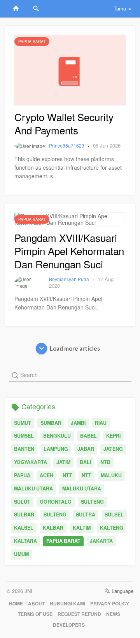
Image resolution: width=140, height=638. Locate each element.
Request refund (79, 614)
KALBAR (53, 527)
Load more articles (75, 348)
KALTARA (25, 540)
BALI (85, 462)
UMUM (21, 554)
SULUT (22, 501)
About (36, 603)
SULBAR (24, 514)
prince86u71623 (67, 145)
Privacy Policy (109, 603)
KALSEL (23, 527)
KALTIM (82, 527)
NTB (105, 462)
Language (121, 591)
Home (16, 603)
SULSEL (114, 514)
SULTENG (92, 501)
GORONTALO (56, 501)
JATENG (113, 448)
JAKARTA (101, 540)
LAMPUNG (56, 448)
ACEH (46, 475)
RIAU (101, 422)
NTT (67, 475)
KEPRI (113, 435)
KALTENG (111, 527)
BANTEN (24, 448)
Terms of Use (35, 614)
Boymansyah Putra (69, 279)
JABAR (85, 448)
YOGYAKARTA (30, 462)
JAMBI (78, 422)
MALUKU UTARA (33, 488)
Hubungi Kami (67, 603)
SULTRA (85, 514)
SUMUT (22, 422)
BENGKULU (57, 435)
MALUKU (111, 475)
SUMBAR (50, 422)
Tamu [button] (120, 8)
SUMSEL (24, 435)
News (113, 614)
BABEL (88, 435)
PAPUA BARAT (63, 540)
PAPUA (22, 475)
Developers (69, 625)
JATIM (63, 462)
